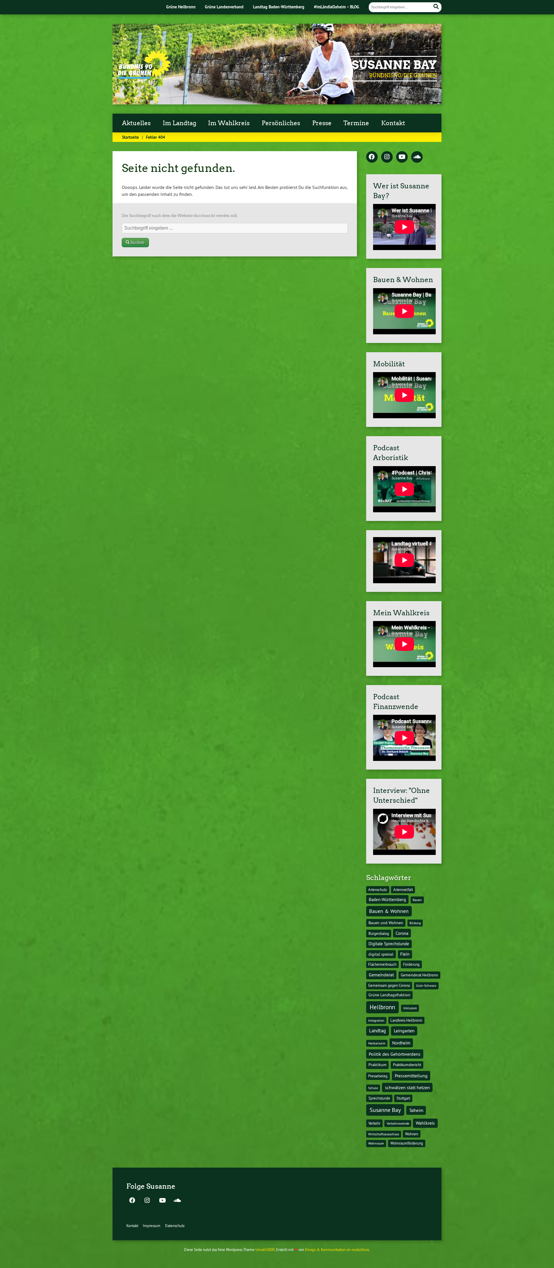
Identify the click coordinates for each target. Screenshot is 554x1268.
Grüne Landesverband (224, 7)
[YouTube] (402, 157)
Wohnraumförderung (406, 1143)
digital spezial (380, 954)
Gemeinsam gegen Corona (389, 985)
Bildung (415, 923)
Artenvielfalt (403, 889)
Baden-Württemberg (387, 899)
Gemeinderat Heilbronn (419, 975)
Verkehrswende (398, 1123)
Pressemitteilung (411, 1075)
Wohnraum (376, 1143)
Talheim (416, 1110)
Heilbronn (382, 1007)
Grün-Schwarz (426, 985)
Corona (402, 933)
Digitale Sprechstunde (388, 943)
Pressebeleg (378, 1076)
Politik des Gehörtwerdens (394, 1054)
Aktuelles (136, 123)
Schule (373, 1088)
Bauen (417, 900)
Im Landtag (179, 123)
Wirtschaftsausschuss (383, 1134)
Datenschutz (175, 1225)
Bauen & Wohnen (389, 911)
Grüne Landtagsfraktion (389, 994)
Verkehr (374, 1123)
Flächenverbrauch (382, 964)
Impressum (151, 1225)
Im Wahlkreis (229, 123)
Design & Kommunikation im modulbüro (337, 1249)
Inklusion (410, 1008)
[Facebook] (372, 157)
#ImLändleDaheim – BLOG (336, 7)
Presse (322, 123)
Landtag (377, 1030)
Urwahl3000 (265, 1249)
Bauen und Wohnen (385, 922)
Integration (376, 1020)
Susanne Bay (394, 65)
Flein (404, 954)
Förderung (411, 964)
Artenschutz (377, 889)
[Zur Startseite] (144, 77)
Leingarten (404, 1030)
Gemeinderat (381, 975)
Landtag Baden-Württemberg (278, 7)
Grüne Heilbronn (181, 7)
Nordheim (401, 1043)
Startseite (130, 137)
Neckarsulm (376, 1043)
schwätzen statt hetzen (407, 1087)
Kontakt (393, 123)
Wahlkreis (425, 1123)
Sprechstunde (379, 1098)
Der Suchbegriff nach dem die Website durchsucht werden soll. (180, 215)
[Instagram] (387, 157)
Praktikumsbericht (407, 1064)
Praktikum (377, 1064)
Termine (356, 123)
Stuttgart (403, 1098)
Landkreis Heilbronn (406, 1020)
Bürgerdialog (378, 933)
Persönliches (281, 123)
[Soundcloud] (417, 157)
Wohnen (411, 1134)
